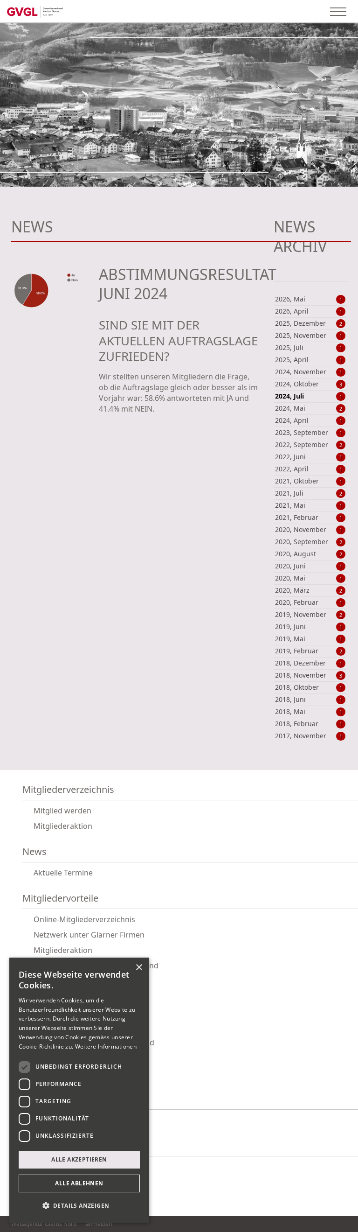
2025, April (309, 360)
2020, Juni (309, 566)
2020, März (309, 590)
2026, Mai (309, 299)
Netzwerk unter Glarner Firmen (89, 934)
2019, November (309, 614)
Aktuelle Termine (63, 872)
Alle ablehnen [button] (79, 1183)
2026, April (309, 311)
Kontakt (39, 1146)
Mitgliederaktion (63, 826)
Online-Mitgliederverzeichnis (84, 919)
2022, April (309, 469)
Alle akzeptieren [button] (79, 1159)
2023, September (309, 432)
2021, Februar (309, 517)
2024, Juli (309, 396)
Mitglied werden (62, 810)
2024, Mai (309, 408)
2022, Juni (309, 457)
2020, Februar (309, 602)
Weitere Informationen (106, 1046)
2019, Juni (309, 627)
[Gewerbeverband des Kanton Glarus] (35, 11)
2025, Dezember (309, 323)
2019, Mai (309, 639)
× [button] (138, 967)
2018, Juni (309, 699)
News (34, 852)
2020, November (309, 529)
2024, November (309, 372)
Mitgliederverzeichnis (68, 790)
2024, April (309, 420)
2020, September (309, 542)
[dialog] (79, 1090)
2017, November (309, 736)
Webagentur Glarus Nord (43, 1224)
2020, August (309, 554)
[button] (79, 1205)
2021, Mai (309, 505)
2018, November (309, 675)
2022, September (309, 445)
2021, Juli (309, 493)
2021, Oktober (309, 481)
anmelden (99, 1224)
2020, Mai (309, 578)
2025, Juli (309, 347)
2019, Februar (309, 651)
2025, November (309, 335)
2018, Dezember (309, 663)
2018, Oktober (309, 687)
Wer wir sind (49, 1099)
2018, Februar (309, 724)
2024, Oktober (309, 384)
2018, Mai (309, 711)
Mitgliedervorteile (60, 898)
